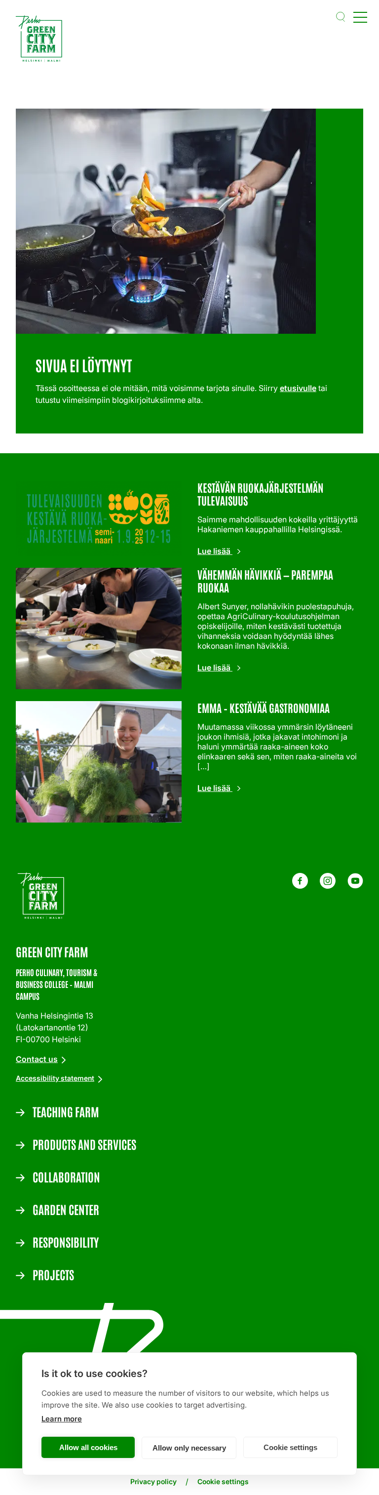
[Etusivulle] (41, 40)
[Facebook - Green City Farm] (300, 886)
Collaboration (66, 1176)
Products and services (84, 1144)
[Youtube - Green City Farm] (355, 886)
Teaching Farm (66, 1111)
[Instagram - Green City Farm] (328, 886)
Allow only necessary (189, 1448)
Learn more (61, 1418)
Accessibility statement (55, 1078)
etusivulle (298, 388)
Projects (53, 1274)
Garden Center (66, 1209)
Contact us (37, 1059)
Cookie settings (290, 1447)
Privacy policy (153, 1481)
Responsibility (66, 1242)
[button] (340, 17)
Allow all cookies (88, 1447)
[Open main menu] (360, 17)
